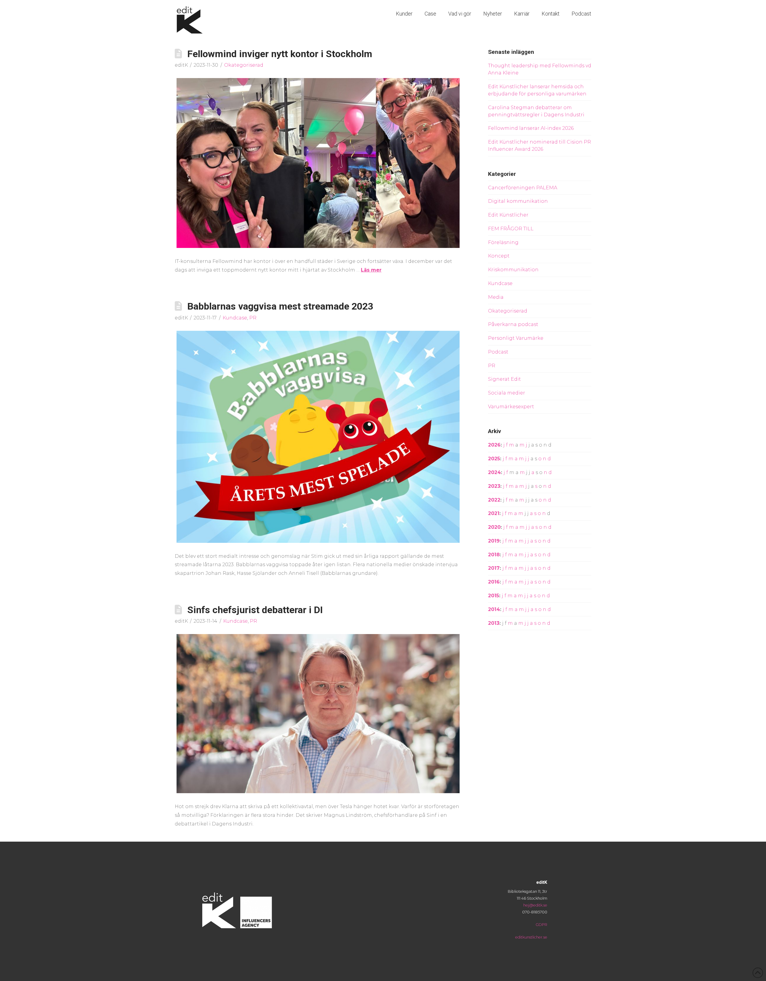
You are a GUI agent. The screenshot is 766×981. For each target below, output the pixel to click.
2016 (494, 582)
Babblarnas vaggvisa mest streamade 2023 (280, 306)
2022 (494, 500)
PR (252, 318)
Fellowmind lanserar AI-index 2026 (531, 128)
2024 (494, 472)
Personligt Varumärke (515, 338)
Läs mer (371, 270)
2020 (494, 527)
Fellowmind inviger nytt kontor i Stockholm (279, 54)
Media (496, 297)
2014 (494, 609)
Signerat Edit (504, 379)
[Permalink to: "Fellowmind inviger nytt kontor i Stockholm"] (318, 163)
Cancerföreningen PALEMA (522, 188)
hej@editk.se (535, 905)
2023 (494, 486)
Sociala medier (506, 393)
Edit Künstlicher (508, 215)
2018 (494, 554)
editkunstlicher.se (531, 937)
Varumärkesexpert (511, 406)
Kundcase (235, 318)
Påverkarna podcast (513, 324)
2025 (494, 458)
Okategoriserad (243, 65)
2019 (494, 541)
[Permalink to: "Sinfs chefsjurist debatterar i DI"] (318, 713)
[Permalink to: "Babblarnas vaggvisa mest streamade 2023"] (318, 437)
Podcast (498, 352)
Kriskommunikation (513, 269)
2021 (493, 513)
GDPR (541, 924)
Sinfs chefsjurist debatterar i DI (255, 610)
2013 (493, 623)
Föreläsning (503, 242)
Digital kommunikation (518, 201)
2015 (493, 595)
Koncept (499, 256)
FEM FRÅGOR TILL (511, 228)
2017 (494, 568)
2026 (494, 445)
